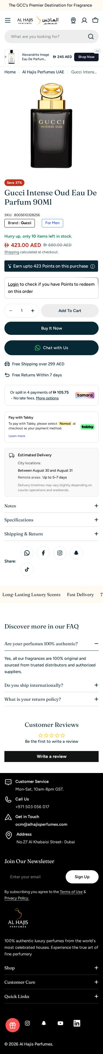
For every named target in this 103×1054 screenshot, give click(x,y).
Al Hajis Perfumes (36, 1044)
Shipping (11, 252)
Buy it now (51, 328)
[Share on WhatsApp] (27, 553)
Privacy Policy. (16, 898)
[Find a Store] (73, 20)
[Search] (91, 36)
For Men (52, 223)
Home (10, 71)
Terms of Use (71, 891)
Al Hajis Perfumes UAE (43, 71)
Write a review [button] (51, 756)
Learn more (17, 436)
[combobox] (51, 36)
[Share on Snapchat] (76, 553)
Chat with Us (55, 347)
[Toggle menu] (7, 20)
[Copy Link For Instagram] (59, 553)
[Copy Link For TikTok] (27, 569)
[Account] (84, 20)
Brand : (19, 223)
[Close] (5, 56)
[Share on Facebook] (43, 553)
